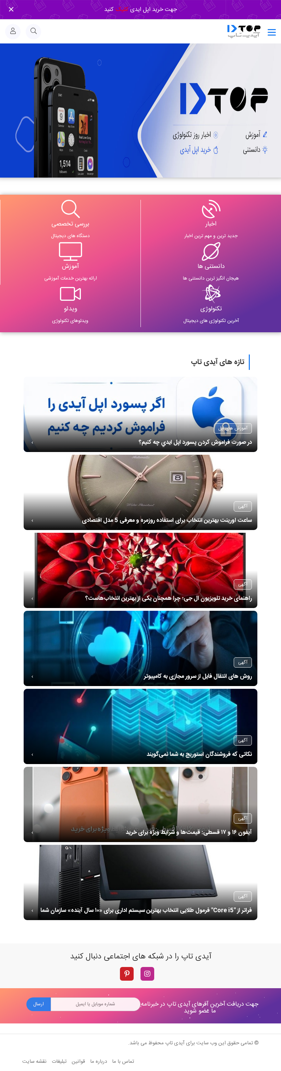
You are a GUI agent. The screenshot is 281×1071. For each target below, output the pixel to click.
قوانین (78, 1061)
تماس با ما (123, 1061)
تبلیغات (59, 1061)
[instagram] (147, 974)
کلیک (121, 9)
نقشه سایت (34, 1061)
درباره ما (98, 1061)
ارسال (38, 1004)
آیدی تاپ (175, 1043)
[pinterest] (127, 974)
